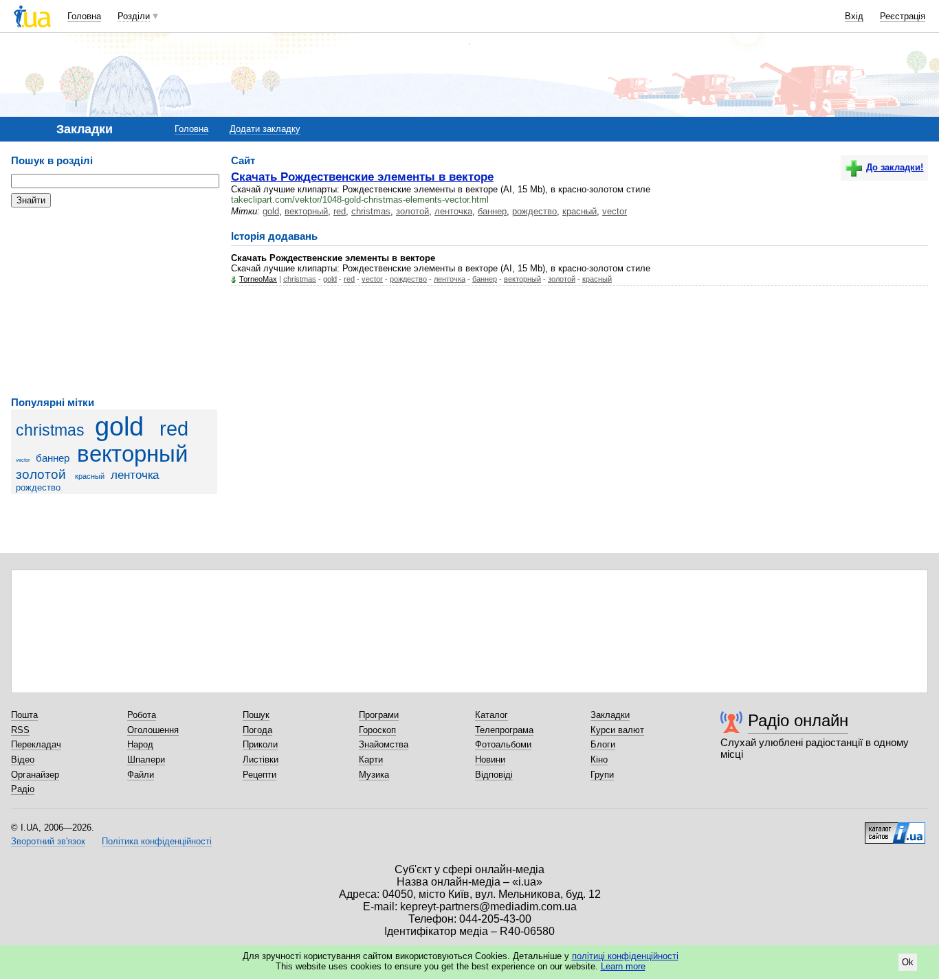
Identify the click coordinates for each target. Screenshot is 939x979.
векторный (132, 454)
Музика (374, 774)
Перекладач (36, 744)
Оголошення (153, 730)
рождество (38, 487)
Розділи (134, 16)
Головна (84, 16)
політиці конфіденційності (625, 956)
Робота (141, 715)
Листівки (260, 759)
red (173, 429)
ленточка (135, 475)
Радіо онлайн (798, 720)
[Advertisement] (114, 302)
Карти (371, 759)
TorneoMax (258, 279)
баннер (52, 458)
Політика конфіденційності (157, 841)
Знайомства (383, 744)
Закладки (610, 715)
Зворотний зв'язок (48, 841)
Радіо (22, 789)
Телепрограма (504, 730)
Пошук (256, 715)
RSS (20, 730)
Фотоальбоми (503, 744)
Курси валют (617, 730)
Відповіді (494, 774)
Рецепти (259, 774)
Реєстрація (902, 16)
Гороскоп (377, 730)
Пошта (24, 715)
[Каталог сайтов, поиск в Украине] (895, 827)
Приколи (260, 744)
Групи (602, 774)
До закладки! (894, 167)
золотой (41, 474)
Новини (490, 759)
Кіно (599, 759)
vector (23, 460)
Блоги (602, 744)
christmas (50, 430)
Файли (140, 774)
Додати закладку (265, 129)
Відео (22, 759)
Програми (379, 715)
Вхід (854, 16)
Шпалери (146, 759)
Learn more (623, 966)
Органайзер (35, 774)
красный (89, 476)
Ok (908, 962)
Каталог (491, 715)
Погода (257, 730)
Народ (140, 744)
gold (119, 426)
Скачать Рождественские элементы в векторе (362, 176)
